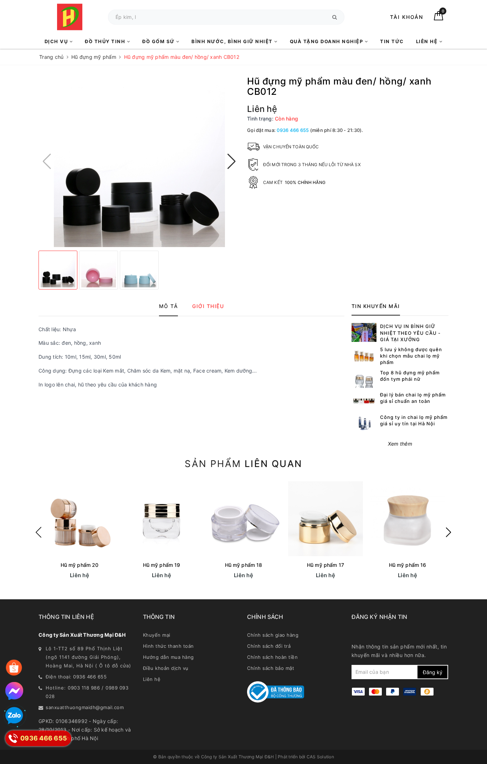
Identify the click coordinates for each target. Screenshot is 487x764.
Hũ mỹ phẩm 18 (243, 565)
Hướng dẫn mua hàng (168, 657)
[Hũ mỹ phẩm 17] (325, 518)
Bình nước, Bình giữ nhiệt (232, 41)
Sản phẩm (243, 463)
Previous (38, 532)
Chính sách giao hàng (272, 635)
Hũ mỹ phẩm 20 (80, 565)
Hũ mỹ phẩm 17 (325, 565)
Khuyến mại (156, 635)
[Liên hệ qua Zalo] (14, 716)
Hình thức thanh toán (168, 646)
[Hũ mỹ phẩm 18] (243, 518)
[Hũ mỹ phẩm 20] (79, 518)
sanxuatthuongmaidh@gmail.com (85, 707)
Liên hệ (427, 41)
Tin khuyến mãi (376, 306)
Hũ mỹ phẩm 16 (407, 565)
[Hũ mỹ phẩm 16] (407, 518)
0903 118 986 (84, 688)
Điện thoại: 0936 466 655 (76, 677)
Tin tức (392, 41)
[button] (231, 161)
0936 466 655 (293, 130)
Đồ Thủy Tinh (106, 41)
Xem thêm (400, 444)
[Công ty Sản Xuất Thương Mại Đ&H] (70, 17)
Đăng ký (432, 672)
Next (448, 532)
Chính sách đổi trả (269, 646)
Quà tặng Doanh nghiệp (327, 41)
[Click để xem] (139, 161)
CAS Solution (320, 756)
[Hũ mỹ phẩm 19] (161, 518)
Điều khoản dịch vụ (166, 668)
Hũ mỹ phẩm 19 (161, 565)
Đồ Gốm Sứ (159, 41)
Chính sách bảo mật (270, 668)
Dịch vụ (57, 41)
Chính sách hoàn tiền (272, 657)
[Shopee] (13, 668)
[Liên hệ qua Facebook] (14, 691)
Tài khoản (406, 17)
